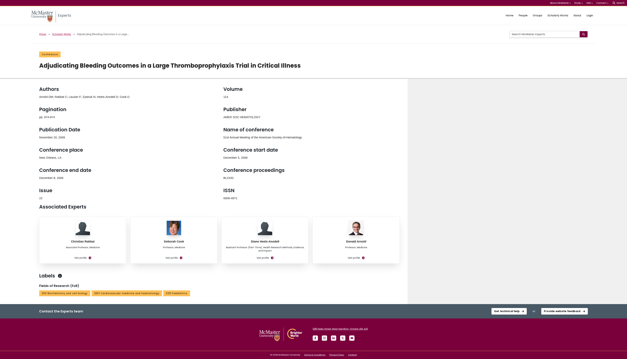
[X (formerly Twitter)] (342, 338)
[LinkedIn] (333, 338)
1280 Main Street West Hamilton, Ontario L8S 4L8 (340, 329)
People (523, 15)
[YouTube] (351, 338)
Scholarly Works (557, 15)
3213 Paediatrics (176, 293)
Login (590, 15)
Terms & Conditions (314, 354)
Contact (352, 354)
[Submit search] (583, 34)
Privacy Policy (336, 354)
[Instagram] (324, 338)
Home (509, 15)
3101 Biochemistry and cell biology (65, 293)
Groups (537, 15)
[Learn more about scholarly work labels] (60, 275)
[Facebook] (315, 338)
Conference (50, 54)
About (577, 15)
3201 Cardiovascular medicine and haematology (127, 293)
